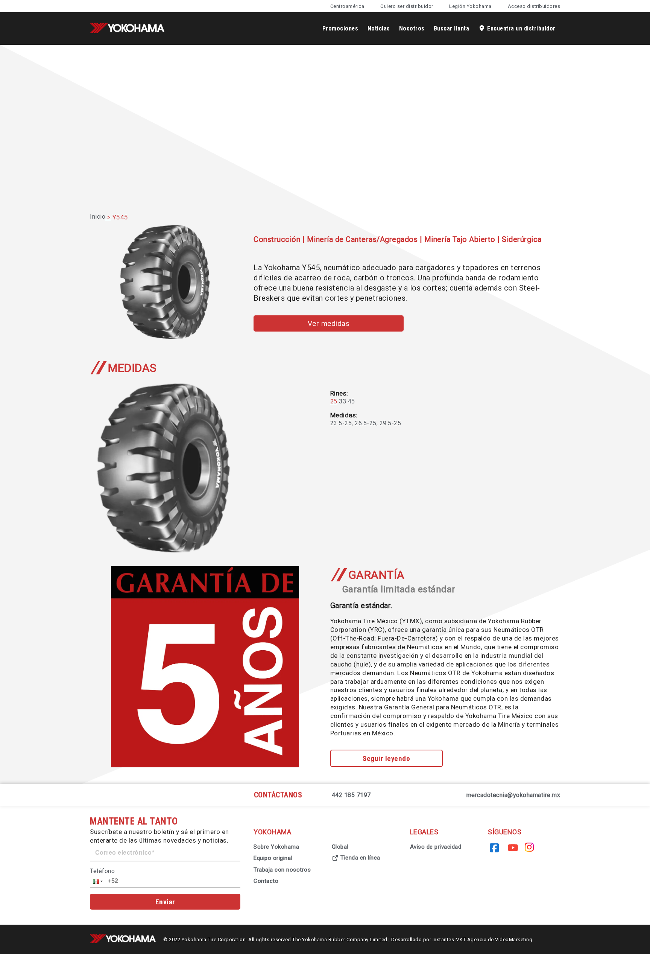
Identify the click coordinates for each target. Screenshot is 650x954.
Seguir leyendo (386, 758)
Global (340, 846)
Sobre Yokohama (276, 846)
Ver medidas (329, 323)
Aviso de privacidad (436, 846)
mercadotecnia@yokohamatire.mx (513, 795)
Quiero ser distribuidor (406, 6)
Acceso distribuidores (534, 6)
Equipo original (273, 858)
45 (351, 401)
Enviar (165, 902)
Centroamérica (347, 6)
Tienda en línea (359, 857)
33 (342, 401)
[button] (97, 881)
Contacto (266, 881)
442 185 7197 (351, 795)
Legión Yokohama (470, 6)
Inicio (97, 216)
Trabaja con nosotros (282, 869)
